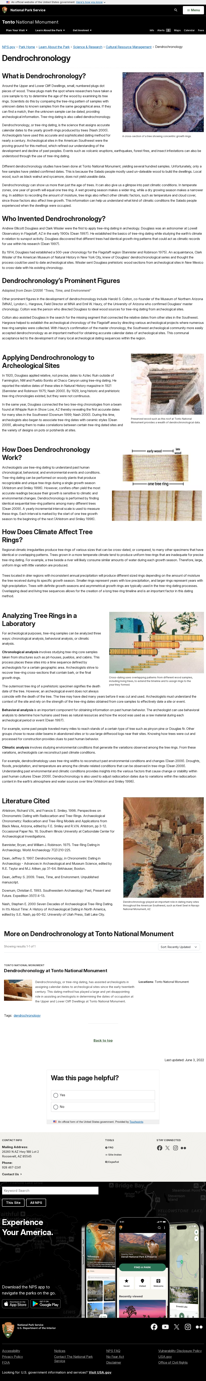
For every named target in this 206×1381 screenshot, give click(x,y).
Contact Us (11, 1174)
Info (152, 30)
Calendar (189, 30)
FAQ (110, 1147)
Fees (201, 30)
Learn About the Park (48, 30)
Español (113, 1161)
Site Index (115, 1154)
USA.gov (165, 1357)
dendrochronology (27, 1015)
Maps (177, 30)
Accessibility (11, 1351)
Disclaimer (113, 1362)
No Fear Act (115, 1357)
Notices (59, 1351)
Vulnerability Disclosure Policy (180, 1351)
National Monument (30, 22)
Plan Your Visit (15, 30)
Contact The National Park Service (73, 1359)
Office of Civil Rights (173, 1362)
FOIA (6, 1362)
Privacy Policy (12, 1357)
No (62, 1107)
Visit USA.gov (100, 1372)
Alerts (163, 30)
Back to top (103, 1040)
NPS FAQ (113, 1351)
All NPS (36, 1203)
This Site (13, 1203)
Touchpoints (136, 1122)
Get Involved (81, 30)
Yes (62, 1095)
